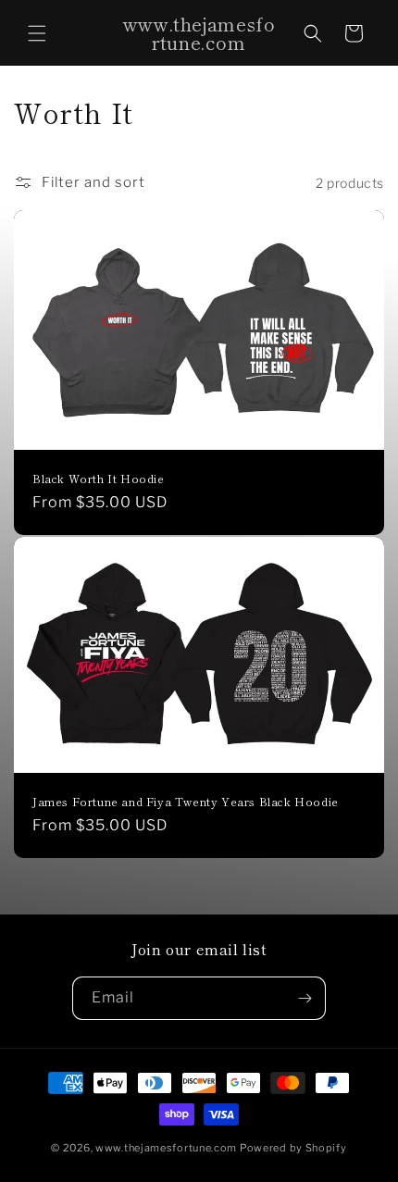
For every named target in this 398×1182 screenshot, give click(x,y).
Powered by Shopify (293, 1147)
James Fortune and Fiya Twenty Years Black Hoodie (185, 801)
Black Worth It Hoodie (98, 478)
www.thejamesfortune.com (166, 1147)
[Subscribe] (304, 998)
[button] (37, 33)
